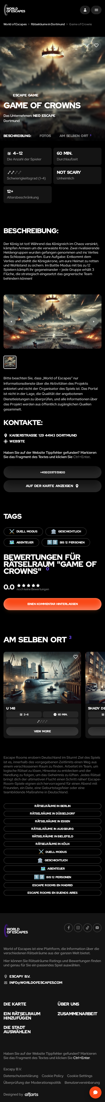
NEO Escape (44, 115)
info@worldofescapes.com (35, 983)
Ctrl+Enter (81, 457)
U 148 (10, 708)
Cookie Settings (79, 1076)
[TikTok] (87, 927)
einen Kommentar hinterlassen (52, 604)
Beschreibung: (17, 136)
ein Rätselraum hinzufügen (22, 1016)
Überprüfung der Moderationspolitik (32, 1082)
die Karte (15, 1004)
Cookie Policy (53, 1076)
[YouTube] (97, 927)
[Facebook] (68, 927)
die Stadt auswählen (17, 1029)
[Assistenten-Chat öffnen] (95, 1092)
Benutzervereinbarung (82, 1082)
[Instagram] (78, 927)
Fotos (45, 136)
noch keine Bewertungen (33, 589)
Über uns (68, 1004)
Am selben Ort (75, 136)
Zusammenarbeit (77, 1014)
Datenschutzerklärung (21, 1076)
